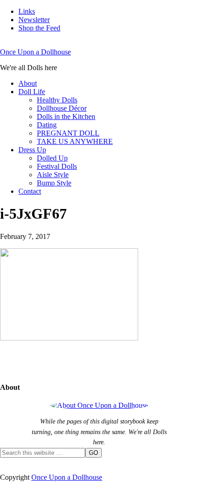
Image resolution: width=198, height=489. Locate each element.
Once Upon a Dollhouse (35, 52)
